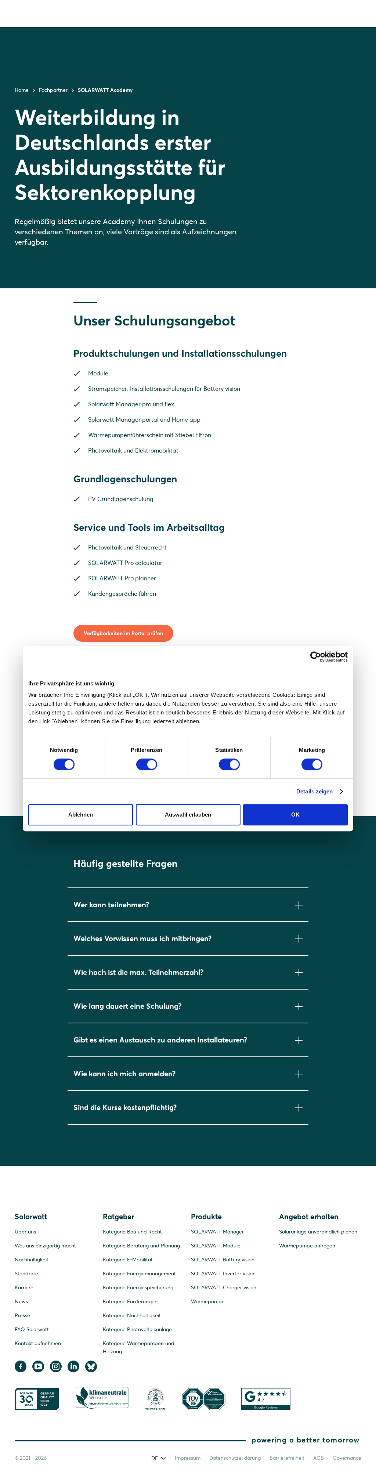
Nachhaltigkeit (31, 1259)
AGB (318, 1458)
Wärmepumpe (208, 1301)
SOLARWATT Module (216, 1245)
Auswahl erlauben (188, 814)
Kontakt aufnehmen (38, 1343)
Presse (22, 1315)
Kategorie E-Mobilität (128, 1259)
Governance (347, 1458)
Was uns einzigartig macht (45, 1245)
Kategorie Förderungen (130, 1301)
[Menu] (353, 13)
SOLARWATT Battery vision (222, 1259)
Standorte (26, 1273)
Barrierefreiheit (287, 1458)
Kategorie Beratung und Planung (141, 1245)
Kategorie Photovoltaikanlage (137, 1329)
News (21, 1301)
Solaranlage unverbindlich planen (318, 1231)
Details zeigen (314, 791)
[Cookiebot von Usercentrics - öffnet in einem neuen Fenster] (315, 656)
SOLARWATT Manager (217, 1231)
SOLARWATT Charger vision (223, 1287)
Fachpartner (53, 90)
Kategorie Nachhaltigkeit (132, 1315)
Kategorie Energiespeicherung (138, 1287)
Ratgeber (118, 1216)
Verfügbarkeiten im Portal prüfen (123, 633)
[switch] (146, 764)
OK (295, 814)
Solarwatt (31, 1216)
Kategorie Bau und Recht (132, 1231)
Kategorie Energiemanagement (139, 1273)
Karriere (24, 1287)
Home (22, 90)
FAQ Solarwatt (32, 1329)
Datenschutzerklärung (235, 1458)
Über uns (25, 1231)
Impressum (187, 1458)
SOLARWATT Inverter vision (223, 1273)
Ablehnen (80, 814)
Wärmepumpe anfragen (307, 1245)
